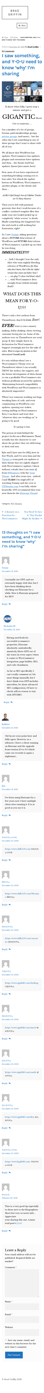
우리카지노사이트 (9, 837)
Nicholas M (9, 626)
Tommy (15, 234)
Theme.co (7, 459)
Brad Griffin (15, 12)
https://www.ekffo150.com (18, 849)
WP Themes (14, 37)
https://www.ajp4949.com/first (19, 1117)
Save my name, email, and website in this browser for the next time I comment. (20, 1343)
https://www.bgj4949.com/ (18, 1161)
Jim (3, 786)
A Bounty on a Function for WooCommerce (10, 515)
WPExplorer (13, 473)
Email (8, 1314)
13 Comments (8, 51)
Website (9, 1327)
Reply (5, 604)
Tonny (5, 568)
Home (6, 37)
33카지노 (6, 882)
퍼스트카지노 (7, 1105)
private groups (9, 136)
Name (8, 1301)
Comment (11, 1267)
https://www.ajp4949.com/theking (21, 983)
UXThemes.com (10, 486)
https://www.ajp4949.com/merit (20, 1027)
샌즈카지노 (6, 1060)
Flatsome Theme (28, 493)
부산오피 (5, 1194)
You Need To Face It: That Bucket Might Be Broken (32, 515)
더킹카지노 (6, 971)
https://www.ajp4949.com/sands (20, 1072)
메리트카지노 (7, 1016)
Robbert (6, 724)
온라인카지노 (7, 926)
